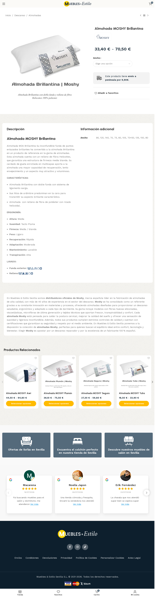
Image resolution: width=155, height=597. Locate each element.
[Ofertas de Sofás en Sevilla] (26, 441)
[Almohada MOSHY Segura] (96, 372)
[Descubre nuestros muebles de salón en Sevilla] (128, 441)
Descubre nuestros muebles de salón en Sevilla (129, 451)
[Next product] (148, 15)
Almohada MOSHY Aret (18, 393)
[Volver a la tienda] (144, 15)
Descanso (19, 15)
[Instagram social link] (77, 547)
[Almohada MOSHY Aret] (21, 372)
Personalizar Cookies (112, 558)
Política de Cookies (86, 558)
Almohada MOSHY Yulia (132, 393)
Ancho (96, 58)
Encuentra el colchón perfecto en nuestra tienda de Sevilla (77, 451)
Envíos (18, 558)
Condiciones (32, 558)
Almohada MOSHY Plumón (58, 393)
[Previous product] (140, 15)
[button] (147, 493)
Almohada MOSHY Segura (95, 393)
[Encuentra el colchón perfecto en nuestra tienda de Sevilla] (77, 441)
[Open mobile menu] (4, 4)
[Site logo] (77, 3)
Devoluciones (49, 558)
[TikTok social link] (85, 547)
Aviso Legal (134, 558)
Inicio (8, 15)
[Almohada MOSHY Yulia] (134, 372)
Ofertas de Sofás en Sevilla (26, 449)
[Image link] (77, 533)
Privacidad (66, 558)
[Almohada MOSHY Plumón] (58, 372)
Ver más (34, 504)
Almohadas (35, 15)
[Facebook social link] (70, 547)
